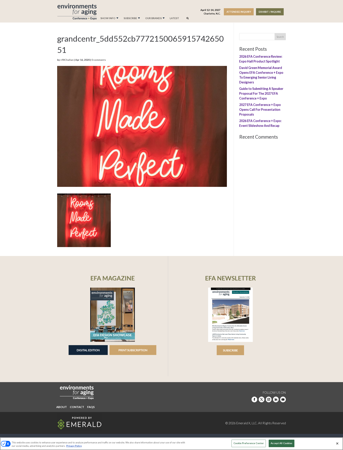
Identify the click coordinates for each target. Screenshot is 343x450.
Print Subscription (132, 350)
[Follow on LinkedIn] (276, 399)
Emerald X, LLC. (247, 423)
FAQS (91, 407)
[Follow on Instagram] (269, 399)
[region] (171, 443)
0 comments (98, 59)
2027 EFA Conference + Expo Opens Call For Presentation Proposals (260, 109)
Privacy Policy (74, 446)
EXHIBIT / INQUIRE (270, 11)
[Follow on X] (261, 399)
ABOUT (61, 407)
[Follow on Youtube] (283, 399)
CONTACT (77, 407)
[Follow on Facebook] (254, 399)
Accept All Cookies (281, 443)
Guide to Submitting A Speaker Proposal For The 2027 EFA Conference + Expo (261, 93)
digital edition (88, 350)
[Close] (337, 443)
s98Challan (66, 59)
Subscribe (230, 350)
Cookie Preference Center (248, 443)
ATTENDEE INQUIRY (239, 11)
